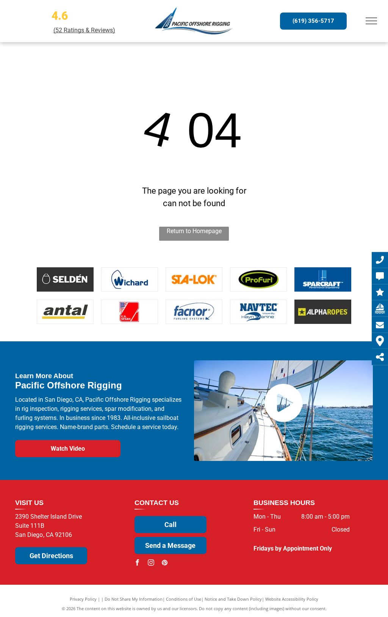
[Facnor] (194, 312)
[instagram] (151, 564)
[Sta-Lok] (194, 279)
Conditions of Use (183, 599)
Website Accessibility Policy (291, 599)
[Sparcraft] (322, 279)
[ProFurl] (258, 279)
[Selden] (65, 279)
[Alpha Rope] (322, 312)
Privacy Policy (83, 599)
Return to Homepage (194, 231)
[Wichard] (129, 279)
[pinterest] (165, 564)
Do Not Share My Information (134, 599)
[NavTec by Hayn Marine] (258, 312)
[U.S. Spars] (129, 312)
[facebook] (137, 564)
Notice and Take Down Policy (233, 599)
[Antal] (65, 312)
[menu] (371, 21)
